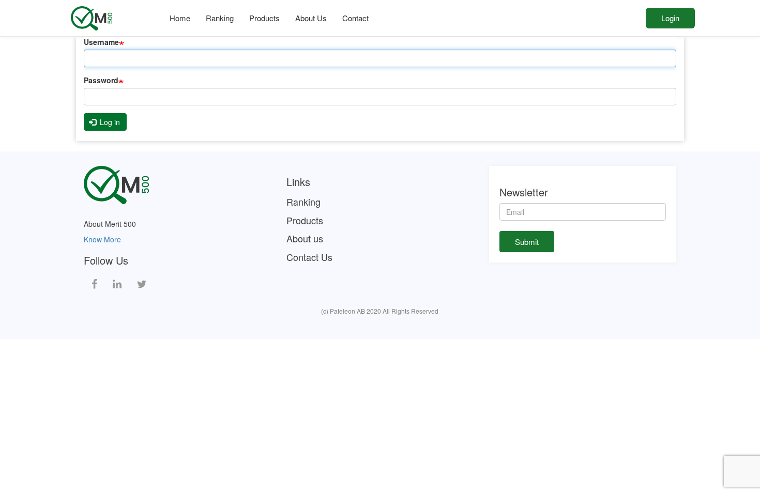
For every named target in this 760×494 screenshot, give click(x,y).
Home (180, 17)
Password (101, 80)
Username (101, 42)
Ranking (220, 17)
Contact (355, 17)
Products (264, 17)
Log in (109, 122)
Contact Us (309, 257)
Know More (102, 239)
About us (304, 238)
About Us (311, 17)
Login (670, 17)
